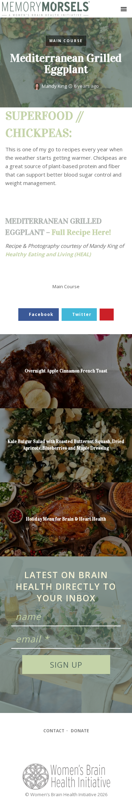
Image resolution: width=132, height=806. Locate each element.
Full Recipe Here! (81, 232)
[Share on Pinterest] (107, 315)
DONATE (80, 731)
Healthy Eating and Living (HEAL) (48, 254)
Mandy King (54, 86)
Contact (53, 731)
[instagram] (66, 750)
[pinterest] (79, 750)
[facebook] (52, 750)
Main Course (66, 40)
